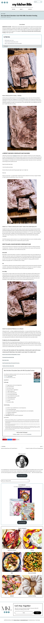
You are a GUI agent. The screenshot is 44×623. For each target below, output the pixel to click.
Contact (30, 9)
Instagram (15, 155)
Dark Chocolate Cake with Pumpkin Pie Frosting (10, 363)
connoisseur (23, 98)
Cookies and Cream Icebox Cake (8, 365)
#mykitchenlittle (29, 434)
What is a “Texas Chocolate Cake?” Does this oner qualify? (13, 43)
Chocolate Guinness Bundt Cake (8, 357)
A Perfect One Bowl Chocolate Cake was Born (11, 41)
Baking (4, 13)
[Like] (1, 312)
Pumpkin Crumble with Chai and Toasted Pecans (34, 447)
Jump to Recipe (22, 24)
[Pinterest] (7, 2)
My (31, 26)
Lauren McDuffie (10, 376)
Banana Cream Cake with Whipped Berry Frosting (11, 354)
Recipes (13, 9)
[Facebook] (2, 2)
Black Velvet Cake (5, 360)
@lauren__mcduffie (16, 434)
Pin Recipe (36, 381)
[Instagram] (4, 2)
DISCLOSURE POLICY (24, 620)
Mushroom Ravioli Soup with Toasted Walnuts (9, 447)
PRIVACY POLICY (17, 620)
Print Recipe (37, 379)
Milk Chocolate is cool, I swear (9, 40)
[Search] (28, 481)
